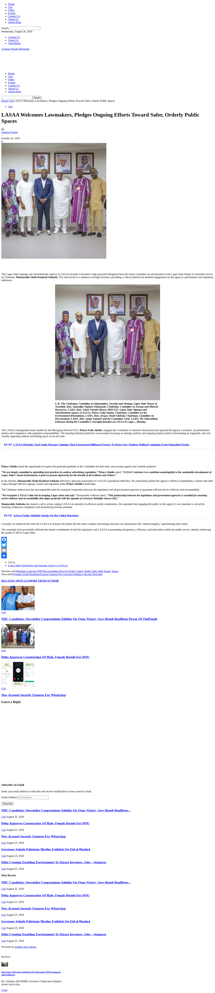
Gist (10, 7)
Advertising (14, 43)
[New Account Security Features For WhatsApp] (18, 685)
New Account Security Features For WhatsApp (33, 695)
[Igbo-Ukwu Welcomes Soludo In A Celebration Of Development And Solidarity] (4, 965)
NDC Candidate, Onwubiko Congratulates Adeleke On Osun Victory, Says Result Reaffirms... (66, 810)
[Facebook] (107, 539)
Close (4, 990)
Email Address (9, 797)
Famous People (9, 132)
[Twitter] (107, 545)
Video (11, 10)
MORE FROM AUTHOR (44, 580)
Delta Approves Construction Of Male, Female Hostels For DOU (45, 657)
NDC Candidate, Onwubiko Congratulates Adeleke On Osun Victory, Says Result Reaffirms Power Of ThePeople (79, 619)
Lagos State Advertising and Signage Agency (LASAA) (38, 565)
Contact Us (14, 16)
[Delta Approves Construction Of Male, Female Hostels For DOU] (18, 647)
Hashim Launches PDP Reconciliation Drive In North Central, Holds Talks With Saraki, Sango (68, 571)
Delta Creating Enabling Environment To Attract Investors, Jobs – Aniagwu (53, 862)
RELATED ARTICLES (15, 580)
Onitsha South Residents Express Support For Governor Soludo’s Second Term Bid (58, 574)
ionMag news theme (25, 946)
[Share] (107, 555)
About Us (13, 19)
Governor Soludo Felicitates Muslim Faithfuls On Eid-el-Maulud (45, 849)
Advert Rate (14, 22)
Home (11, 4)
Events (11, 13)
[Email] (107, 550)
